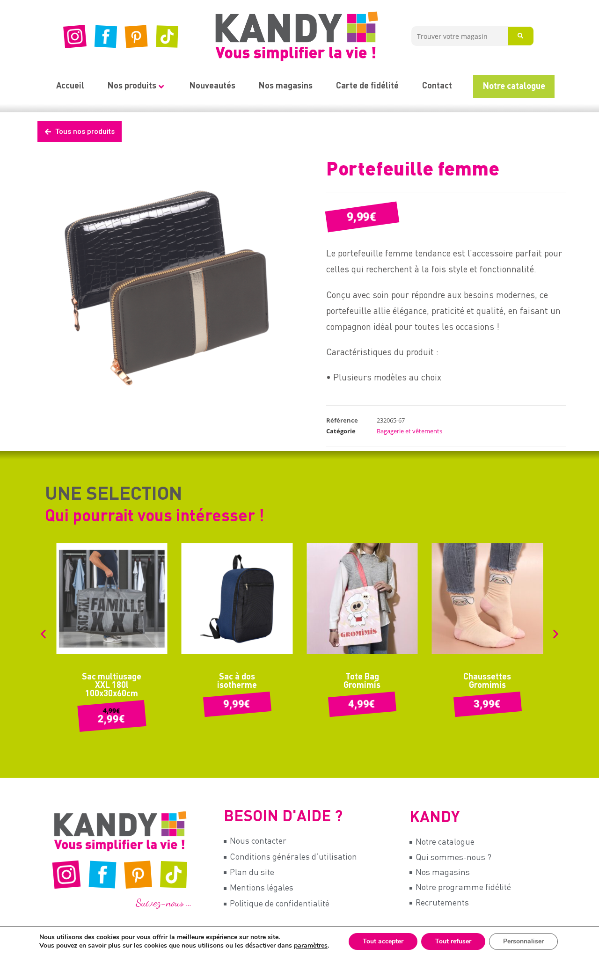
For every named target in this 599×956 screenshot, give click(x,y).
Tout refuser (453, 941)
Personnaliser (523, 941)
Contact (437, 86)
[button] (43, 634)
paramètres (311, 945)
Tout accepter (383, 941)
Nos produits (132, 86)
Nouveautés (212, 86)
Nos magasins (286, 86)
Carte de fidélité (367, 86)
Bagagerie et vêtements (409, 431)
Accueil (70, 86)
